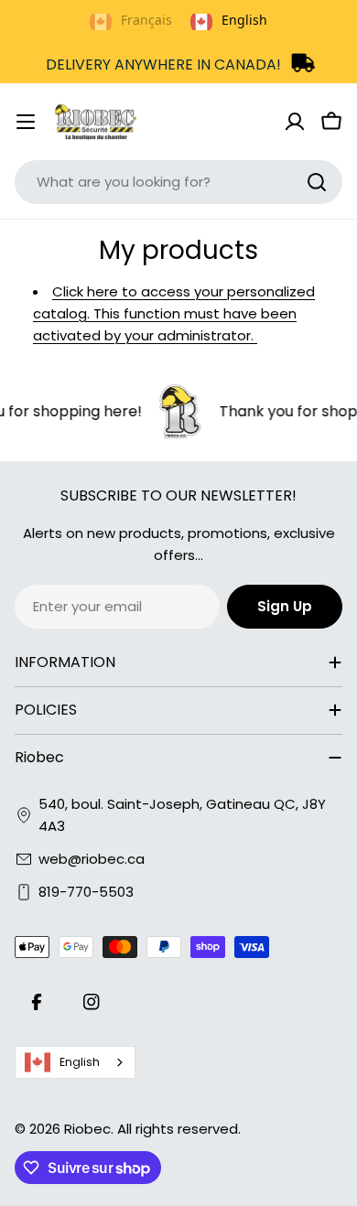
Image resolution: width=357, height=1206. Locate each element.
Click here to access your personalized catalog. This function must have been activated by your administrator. (174, 313)
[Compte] (295, 122)
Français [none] (146, 19)
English (80, 1062)
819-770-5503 (86, 891)
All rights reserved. (179, 1128)
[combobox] (178, 182)
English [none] (244, 19)
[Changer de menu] (26, 122)
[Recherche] (317, 182)
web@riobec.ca (91, 858)
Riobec (87, 1128)
